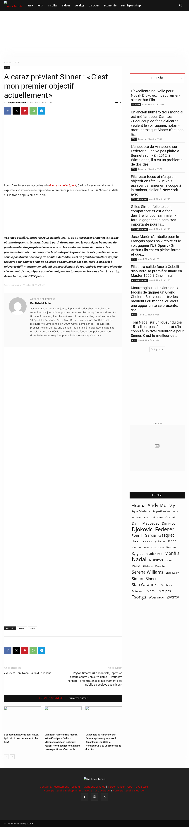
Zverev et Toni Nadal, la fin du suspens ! (28, 673)
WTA (40, 5)
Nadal (139, 559)
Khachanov (157, 547)
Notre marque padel (97, 790)
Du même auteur (78, 698)
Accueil (7, 62)
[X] (16, 111)
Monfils (172, 553)
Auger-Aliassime (161, 511)
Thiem (150, 591)
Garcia (150, 535)
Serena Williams (147, 572)
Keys (146, 547)
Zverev (173, 597)
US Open (93, 5)
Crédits (76, 786)
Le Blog (79, 5)
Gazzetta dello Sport (62, 185)
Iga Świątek (160, 541)
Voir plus (156, 349)
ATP (30, 5)
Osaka (169, 560)
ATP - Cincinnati (139, 199)
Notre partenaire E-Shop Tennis (63, 790)
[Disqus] (63, 480)
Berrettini (137, 517)
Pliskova (148, 566)
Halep (136, 541)
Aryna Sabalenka (141, 511)
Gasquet (166, 535)
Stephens (166, 585)
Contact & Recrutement (54, 786)
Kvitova (171, 547)
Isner (172, 541)
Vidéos (66, 5)
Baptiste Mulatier (17, 102)
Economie (110, 5)
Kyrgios (137, 554)
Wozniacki (156, 597)
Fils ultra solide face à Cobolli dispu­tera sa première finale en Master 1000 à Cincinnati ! (156, 271)
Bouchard (149, 517)
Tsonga (139, 597)
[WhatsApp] (33, 111)
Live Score (141, 786)
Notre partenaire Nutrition (129, 790)
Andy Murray (161, 505)
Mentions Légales (94, 786)
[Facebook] (7, 111)
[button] (180, 6)
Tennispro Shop (131, 5)
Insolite (52, 5)
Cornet (170, 517)
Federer (164, 529)
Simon (137, 578)
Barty (175, 511)
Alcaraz (21, 628)
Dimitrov (168, 523)
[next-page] (12, 756)
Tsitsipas (164, 591)
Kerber (136, 547)
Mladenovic (154, 554)
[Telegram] (41, 111)
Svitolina (137, 591)
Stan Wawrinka (145, 584)
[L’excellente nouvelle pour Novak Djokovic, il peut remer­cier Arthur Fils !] (22, 719)
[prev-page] (6, 756)
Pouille (160, 566)
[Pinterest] (24, 111)
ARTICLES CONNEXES (51, 698)
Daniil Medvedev (145, 523)
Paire (136, 566)
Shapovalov (172, 572)
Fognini (137, 535)
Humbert (147, 541)
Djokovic (142, 529)
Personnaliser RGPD (120, 786)
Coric (160, 517)
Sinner (32, 628)
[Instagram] (94, 797)
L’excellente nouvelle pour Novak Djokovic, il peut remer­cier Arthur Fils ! (21, 738)
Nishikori (156, 560)
